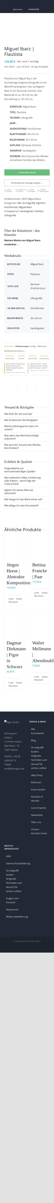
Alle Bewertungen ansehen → (14, 351)
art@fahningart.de (14, 768)
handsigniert (27, 211)
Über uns (36, 822)
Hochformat (11, 207)
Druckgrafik (28, 203)
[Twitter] (21, 780)
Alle (19, 203)
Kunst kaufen (38, 789)
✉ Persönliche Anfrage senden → (27, 183)
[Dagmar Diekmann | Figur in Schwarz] (14, 624)
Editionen (36, 782)
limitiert (39, 211)
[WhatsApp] (22, 389)
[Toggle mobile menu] (48, 17)
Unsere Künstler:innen (39, 831)
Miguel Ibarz (25, 207)
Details (19, 599)
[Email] (40, 389)
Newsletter (37, 815)
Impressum (12, 909)
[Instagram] (5, 780)
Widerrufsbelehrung (14, 916)
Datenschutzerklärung (14, 863)
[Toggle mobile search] (43, 17)
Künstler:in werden (37, 798)
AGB (8, 856)
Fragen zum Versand (12, 900)
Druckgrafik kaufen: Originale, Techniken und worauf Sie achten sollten (39, 758)
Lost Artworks (38, 808)
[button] (27, 414)
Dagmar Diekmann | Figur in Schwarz (16, 654)
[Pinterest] (31, 389)
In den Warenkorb (27, 172)
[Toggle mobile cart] (38, 17)
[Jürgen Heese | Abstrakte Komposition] (14, 546)
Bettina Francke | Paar (39, 570)
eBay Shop (36, 775)
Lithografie (10, 215)
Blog (33, 740)
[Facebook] (13, 389)
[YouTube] (17, 780)
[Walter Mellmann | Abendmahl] (40, 624)
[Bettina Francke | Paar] (40, 546)
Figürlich (40, 203)
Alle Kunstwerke (37, 731)
